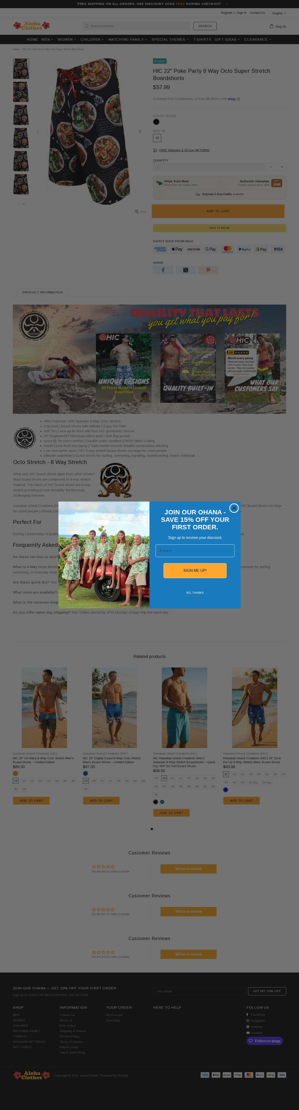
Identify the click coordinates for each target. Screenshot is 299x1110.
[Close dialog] (234, 508)
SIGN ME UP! (195, 571)
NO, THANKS (195, 592)
